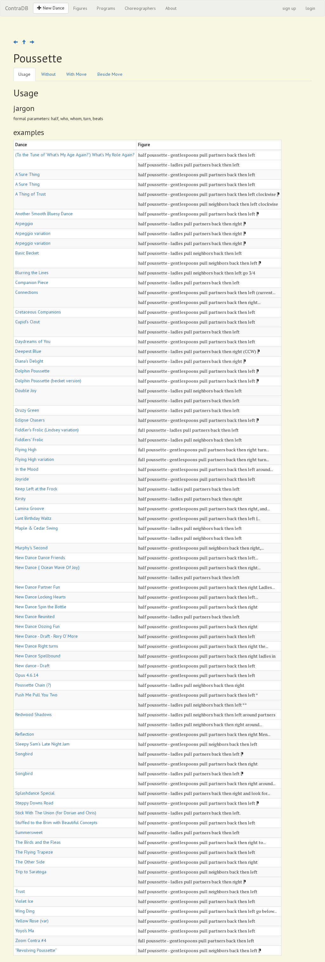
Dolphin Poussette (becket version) (48, 381)
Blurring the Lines (32, 272)
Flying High (25, 449)
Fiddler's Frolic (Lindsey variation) (47, 430)
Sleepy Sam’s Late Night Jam (42, 744)
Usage (24, 74)
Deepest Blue (28, 351)
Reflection (24, 734)
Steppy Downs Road (34, 803)
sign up (289, 8)
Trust (20, 891)
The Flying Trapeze (34, 852)
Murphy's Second (31, 548)
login (310, 8)
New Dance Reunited (35, 616)
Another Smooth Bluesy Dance (44, 213)
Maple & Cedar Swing (36, 528)
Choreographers (140, 8)
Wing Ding (25, 911)
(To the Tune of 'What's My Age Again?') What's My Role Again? (75, 155)
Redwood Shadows (33, 714)
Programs (106, 8)
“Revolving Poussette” (36, 950)
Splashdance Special (35, 793)
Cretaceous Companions (38, 312)
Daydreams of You (32, 341)
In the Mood (26, 469)
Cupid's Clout (27, 322)
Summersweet (29, 832)
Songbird (24, 754)
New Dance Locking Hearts (40, 597)
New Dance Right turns (36, 646)
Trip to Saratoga (30, 872)
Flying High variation (34, 459)
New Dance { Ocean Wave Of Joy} (47, 567)
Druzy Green (27, 410)
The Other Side (30, 862)
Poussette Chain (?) (33, 685)
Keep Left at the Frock (36, 489)
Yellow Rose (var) (32, 921)
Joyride (22, 479)
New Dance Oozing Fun (37, 626)
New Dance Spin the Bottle (40, 607)
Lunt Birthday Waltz (33, 518)
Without (48, 74)
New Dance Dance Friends (40, 557)
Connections (26, 292)
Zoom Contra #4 (30, 940)
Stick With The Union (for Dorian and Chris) (55, 813)
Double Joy (25, 390)
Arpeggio (24, 223)
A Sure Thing (27, 174)
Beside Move (110, 74)
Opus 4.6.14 (26, 675)
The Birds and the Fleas (38, 842)
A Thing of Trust (30, 194)
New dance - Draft (32, 665)
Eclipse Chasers (30, 420)
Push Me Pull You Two (36, 695)
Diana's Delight (29, 361)
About (170, 8)
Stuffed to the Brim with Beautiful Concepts (56, 822)
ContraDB (16, 8)
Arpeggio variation (32, 233)
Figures (80, 8)
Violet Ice (24, 901)
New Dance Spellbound (37, 656)
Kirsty (20, 498)
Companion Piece (31, 282)
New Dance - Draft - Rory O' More (46, 636)
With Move (76, 74)
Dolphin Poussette (32, 371)
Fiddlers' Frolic (29, 439)
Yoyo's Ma (24, 930)
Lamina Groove (29, 508)
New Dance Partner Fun (37, 587)
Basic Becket (27, 253)
